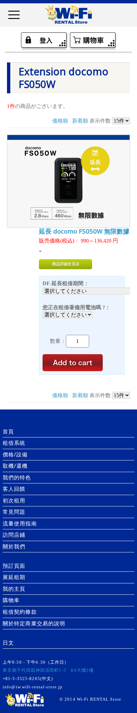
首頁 (8, 431)
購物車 (11, 600)
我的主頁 (14, 588)
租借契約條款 (20, 611)
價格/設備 (15, 454)
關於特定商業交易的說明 (34, 623)
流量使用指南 (20, 523)
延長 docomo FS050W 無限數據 (84, 231)
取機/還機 (15, 465)
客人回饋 (14, 488)
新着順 (80, 121)
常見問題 (14, 511)
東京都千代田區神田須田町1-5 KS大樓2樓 (48, 670)
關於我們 (14, 546)
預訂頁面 (14, 565)
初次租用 (14, 500)
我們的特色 (17, 477)
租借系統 (14, 442)
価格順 (60, 121)
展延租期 (14, 577)
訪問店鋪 (14, 534)
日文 (8, 642)
